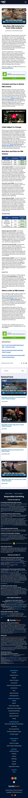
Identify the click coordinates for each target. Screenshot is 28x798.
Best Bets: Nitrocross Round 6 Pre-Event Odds (13, 450)
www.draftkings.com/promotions (7, 525)
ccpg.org (16, 505)
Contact (14, 770)
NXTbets (9, 30)
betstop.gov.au (24, 605)
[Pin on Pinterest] (26, 363)
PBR (12, 363)
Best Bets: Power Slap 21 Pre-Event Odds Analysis (13, 425)
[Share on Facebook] (21, 363)
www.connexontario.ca (19, 607)
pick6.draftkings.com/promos (8, 511)
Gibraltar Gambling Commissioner (8, 646)
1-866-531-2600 (17, 608)
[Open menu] (25, 2)
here (13, 633)
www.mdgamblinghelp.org (6, 565)
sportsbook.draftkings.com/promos (7, 582)
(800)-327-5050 (4, 561)
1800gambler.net (4, 566)
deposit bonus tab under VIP (19, 630)
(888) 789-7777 (12, 563)
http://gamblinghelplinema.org (14, 561)
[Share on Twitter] (23, 363)
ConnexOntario (3, 616)
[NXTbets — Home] (3, 2)
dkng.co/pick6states (4, 507)
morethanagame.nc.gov (18, 565)
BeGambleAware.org (19, 603)
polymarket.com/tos (4, 537)
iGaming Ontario (4, 615)
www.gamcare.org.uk (10, 603)
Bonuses (14, 749)
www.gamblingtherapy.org (21, 609)
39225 (8, 643)
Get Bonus (14, 78)
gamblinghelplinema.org (12, 571)
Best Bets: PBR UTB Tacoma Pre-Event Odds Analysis (14, 480)
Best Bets (8, 363)
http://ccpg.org (19, 563)
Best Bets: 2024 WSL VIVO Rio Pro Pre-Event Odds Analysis (14, 398)
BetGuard (8, 614)
